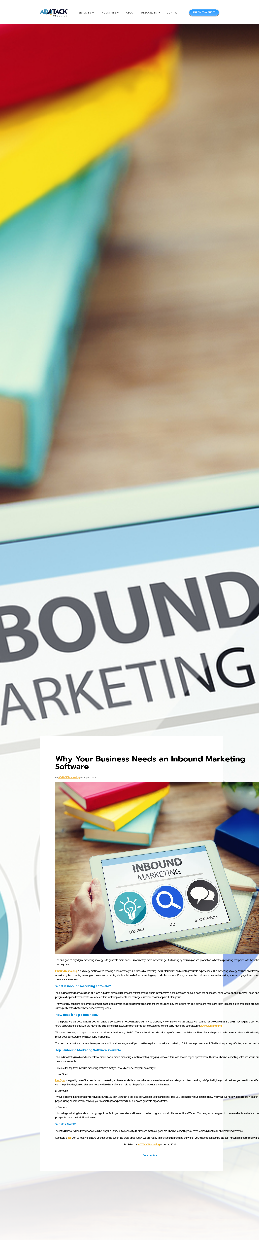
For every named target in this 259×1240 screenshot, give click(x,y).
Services (85, 12)
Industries (109, 12)
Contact (173, 12)
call (69, 1137)
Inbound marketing (66, 971)
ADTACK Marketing (69, 777)
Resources (149, 12)
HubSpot (60, 1080)
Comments (149, 1155)
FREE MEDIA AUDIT (204, 12)
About (130, 12)
